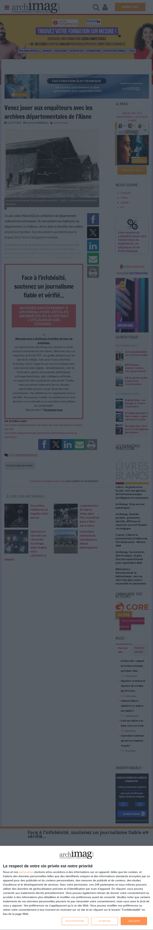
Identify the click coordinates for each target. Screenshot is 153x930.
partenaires (26, 872)
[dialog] (76, 888)
